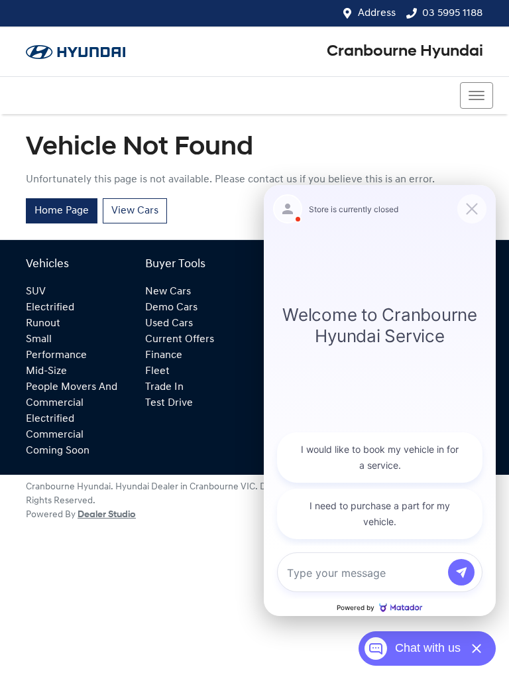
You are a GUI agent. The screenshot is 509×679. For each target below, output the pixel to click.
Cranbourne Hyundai (405, 52)
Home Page (61, 211)
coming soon (57, 451)
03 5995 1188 (452, 13)
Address (377, 13)
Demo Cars (171, 307)
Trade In (164, 387)
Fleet (157, 371)
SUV (36, 291)
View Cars (134, 211)
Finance (163, 355)
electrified (50, 307)
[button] (476, 95)
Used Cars (169, 323)
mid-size (46, 371)
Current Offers (179, 339)
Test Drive (169, 403)
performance (56, 355)
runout (43, 323)
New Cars (168, 291)
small (39, 339)
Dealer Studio (107, 515)
